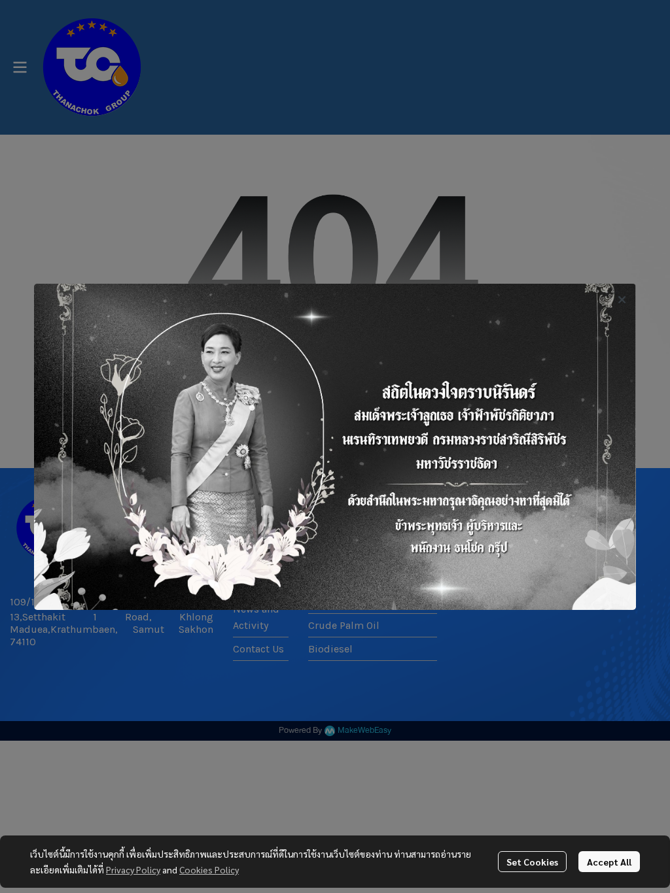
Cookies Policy (209, 869)
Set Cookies (532, 862)
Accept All (609, 862)
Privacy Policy (133, 869)
